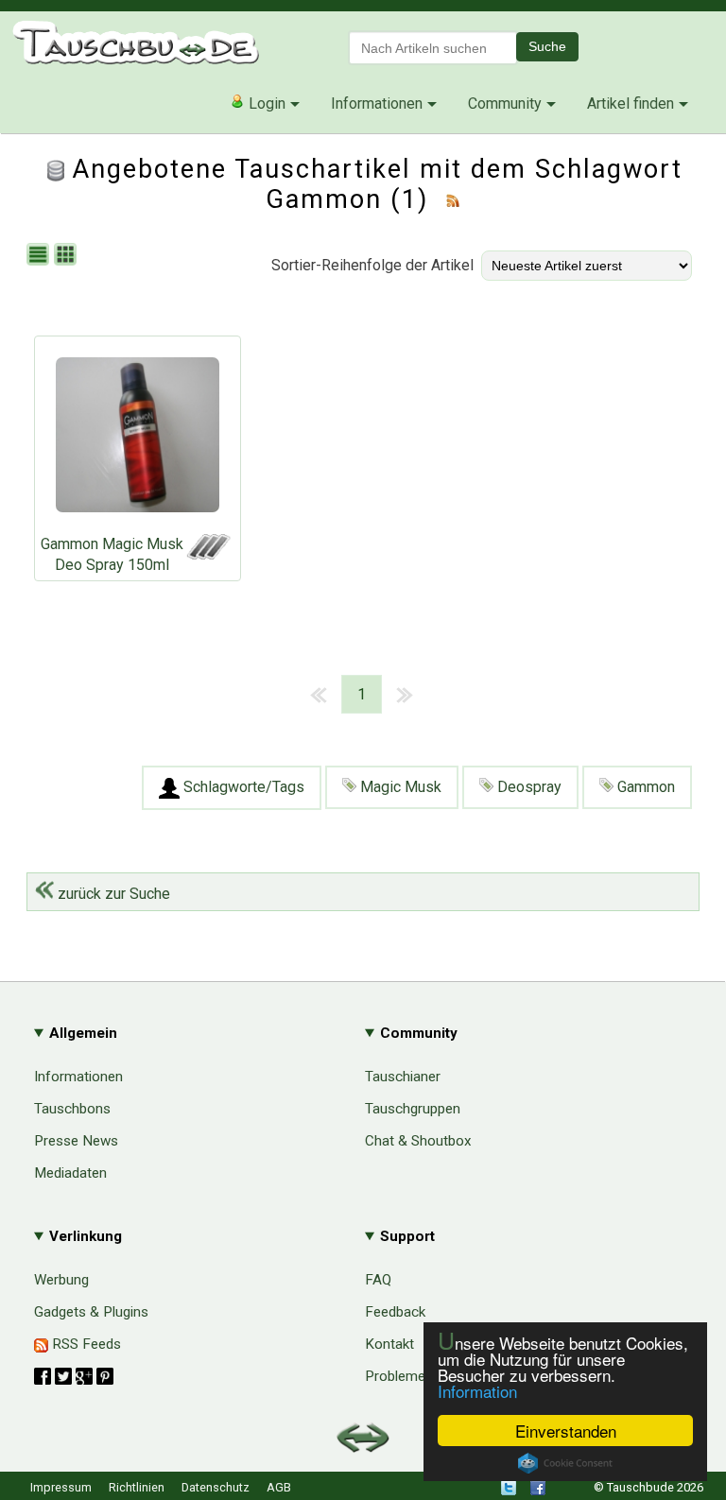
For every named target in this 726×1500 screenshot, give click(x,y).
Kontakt (389, 1344)
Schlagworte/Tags (242, 787)
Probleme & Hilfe (418, 1376)
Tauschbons (72, 1108)
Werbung (61, 1279)
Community (505, 103)
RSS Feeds (84, 1344)
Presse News (76, 1140)
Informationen (377, 103)
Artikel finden (630, 103)
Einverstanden (565, 1430)
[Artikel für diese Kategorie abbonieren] (452, 199)
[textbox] (433, 47)
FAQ (378, 1279)
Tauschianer (403, 1076)
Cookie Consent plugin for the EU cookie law (565, 1463)
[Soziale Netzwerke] (73, 1376)
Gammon (644, 787)
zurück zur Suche (112, 894)
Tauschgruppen (412, 1108)
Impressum (61, 1487)
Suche (547, 46)
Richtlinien (136, 1487)
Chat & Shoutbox (418, 1140)
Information (477, 1391)
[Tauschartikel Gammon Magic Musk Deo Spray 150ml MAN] (137, 439)
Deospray (527, 787)
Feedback (395, 1311)
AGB (279, 1487)
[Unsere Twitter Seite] (508, 1491)
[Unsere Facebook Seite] (537, 1491)
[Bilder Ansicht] (67, 256)
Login (265, 103)
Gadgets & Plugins (91, 1311)
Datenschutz (216, 1487)
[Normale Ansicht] (40, 256)
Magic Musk (398, 787)
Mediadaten (70, 1172)
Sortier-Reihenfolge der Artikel (372, 265)
